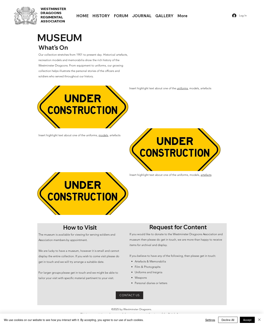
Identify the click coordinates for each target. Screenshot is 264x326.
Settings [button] (210, 320)
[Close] (259, 320)
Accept (247, 320)
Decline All (227, 320)
